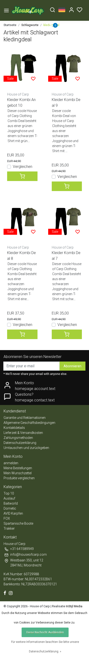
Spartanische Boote (18, 523)
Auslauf (9, 498)
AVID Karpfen (13, 513)
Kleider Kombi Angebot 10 (21, 102)
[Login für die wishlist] (33, 78)
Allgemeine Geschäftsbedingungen (29, 423)
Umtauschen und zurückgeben (26, 448)
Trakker (9, 528)
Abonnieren (72, 366)
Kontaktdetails (14, 428)
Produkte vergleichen (19, 478)
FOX (7, 518)
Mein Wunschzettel (18, 473)
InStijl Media (73, 606)
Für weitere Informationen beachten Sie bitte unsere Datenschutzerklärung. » (45, 646)
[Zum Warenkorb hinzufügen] (22, 176)
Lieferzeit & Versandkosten (23, 433)
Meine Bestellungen (18, 468)
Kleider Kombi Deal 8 (21, 256)
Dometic (10, 508)
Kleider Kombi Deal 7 (66, 256)
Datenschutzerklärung (20, 443)
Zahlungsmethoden (18, 438)
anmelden (11, 463)
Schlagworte (29, 25)
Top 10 (9, 493)
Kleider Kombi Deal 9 (66, 102)
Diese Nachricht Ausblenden (45, 632)
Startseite (10, 25)
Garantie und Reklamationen (25, 418)
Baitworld (11, 503)
